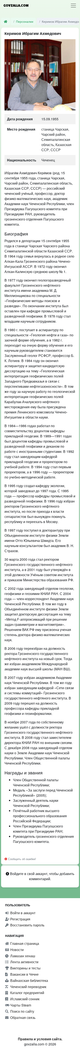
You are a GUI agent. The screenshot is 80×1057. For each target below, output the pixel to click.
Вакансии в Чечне (24, 974)
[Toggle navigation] (73, 5)
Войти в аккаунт (22, 912)
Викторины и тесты (25, 968)
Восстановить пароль (26, 925)
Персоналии (24, 21)
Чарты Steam (20, 1005)
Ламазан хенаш (22, 955)
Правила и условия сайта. (40, 1038)
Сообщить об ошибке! (21, 859)
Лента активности (23, 961)
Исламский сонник (24, 998)
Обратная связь (22, 1017)
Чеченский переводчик (27, 986)
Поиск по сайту (21, 1011)
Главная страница (24, 943)
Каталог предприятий (26, 992)
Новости (16, 949)
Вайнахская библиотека (28, 980)
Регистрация (19, 919)
